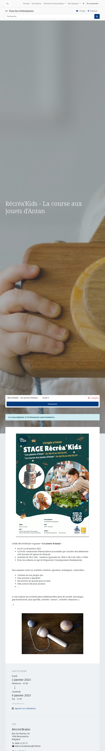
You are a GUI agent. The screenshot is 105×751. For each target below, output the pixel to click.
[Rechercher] (97, 16)
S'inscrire (52, 404)
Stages (82, 11)
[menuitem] (26, 3)
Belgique (93, 11)
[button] (83, 3)
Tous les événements (21, 11)
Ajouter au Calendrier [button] (25, 708)
